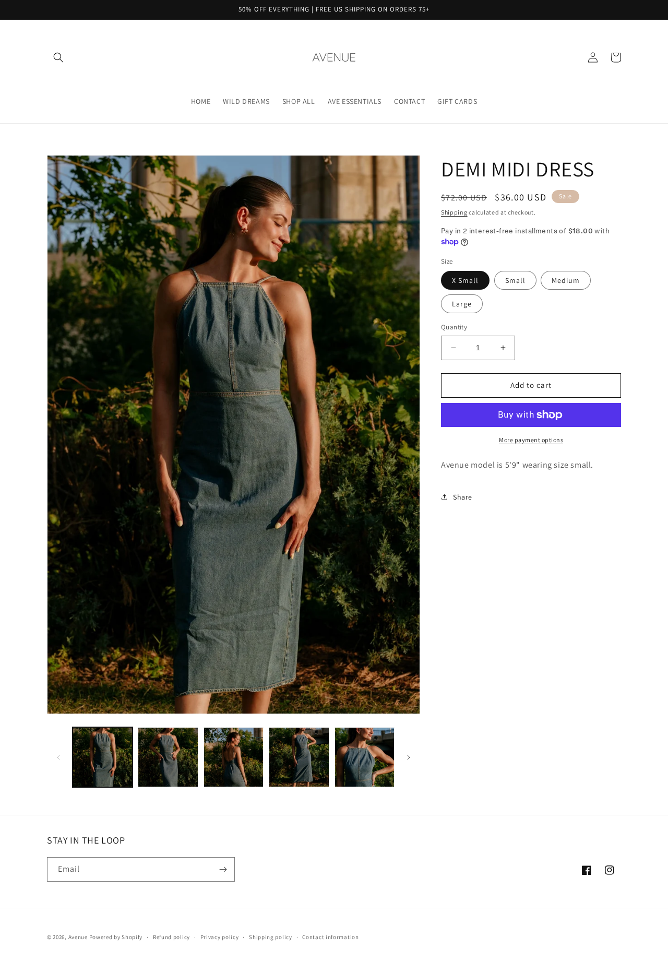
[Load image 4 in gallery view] (299, 757)
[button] (58, 57)
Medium (566, 280)
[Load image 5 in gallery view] (365, 757)
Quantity (454, 327)
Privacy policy (219, 937)
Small (515, 280)
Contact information (330, 937)
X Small (465, 280)
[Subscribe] (222, 869)
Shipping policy (270, 937)
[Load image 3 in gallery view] (234, 757)
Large (462, 304)
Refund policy (171, 937)
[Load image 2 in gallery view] (168, 757)
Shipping (454, 212)
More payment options (531, 440)
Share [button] (462, 497)
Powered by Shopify (116, 937)
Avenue (78, 937)
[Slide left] (58, 757)
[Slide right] (408, 757)
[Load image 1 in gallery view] (103, 757)
